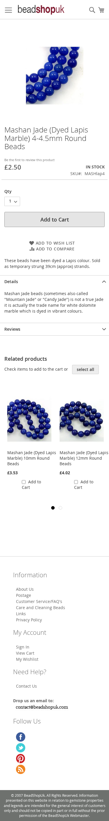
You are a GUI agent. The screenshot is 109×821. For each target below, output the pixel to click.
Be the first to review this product (29, 160)
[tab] (54, 281)
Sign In (22, 647)
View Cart (25, 653)
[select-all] (85, 369)
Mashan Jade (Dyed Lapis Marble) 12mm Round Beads (84, 458)
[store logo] (40, 9)
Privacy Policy (29, 620)
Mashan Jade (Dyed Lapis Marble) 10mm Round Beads (31, 458)
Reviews (12, 329)
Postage (23, 595)
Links (21, 613)
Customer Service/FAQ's (39, 601)
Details (11, 281)
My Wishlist (27, 659)
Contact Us (26, 686)
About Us (25, 589)
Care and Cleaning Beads (40, 607)
